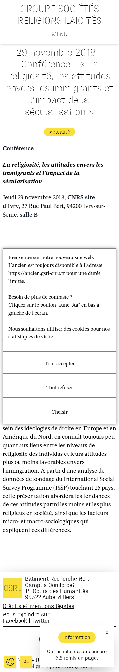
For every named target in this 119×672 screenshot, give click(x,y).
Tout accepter (60, 363)
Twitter (41, 620)
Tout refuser (59, 387)
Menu (60, 33)
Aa (26, 661)
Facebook (15, 620)
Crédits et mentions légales (38, 605)
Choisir (59, 412)
